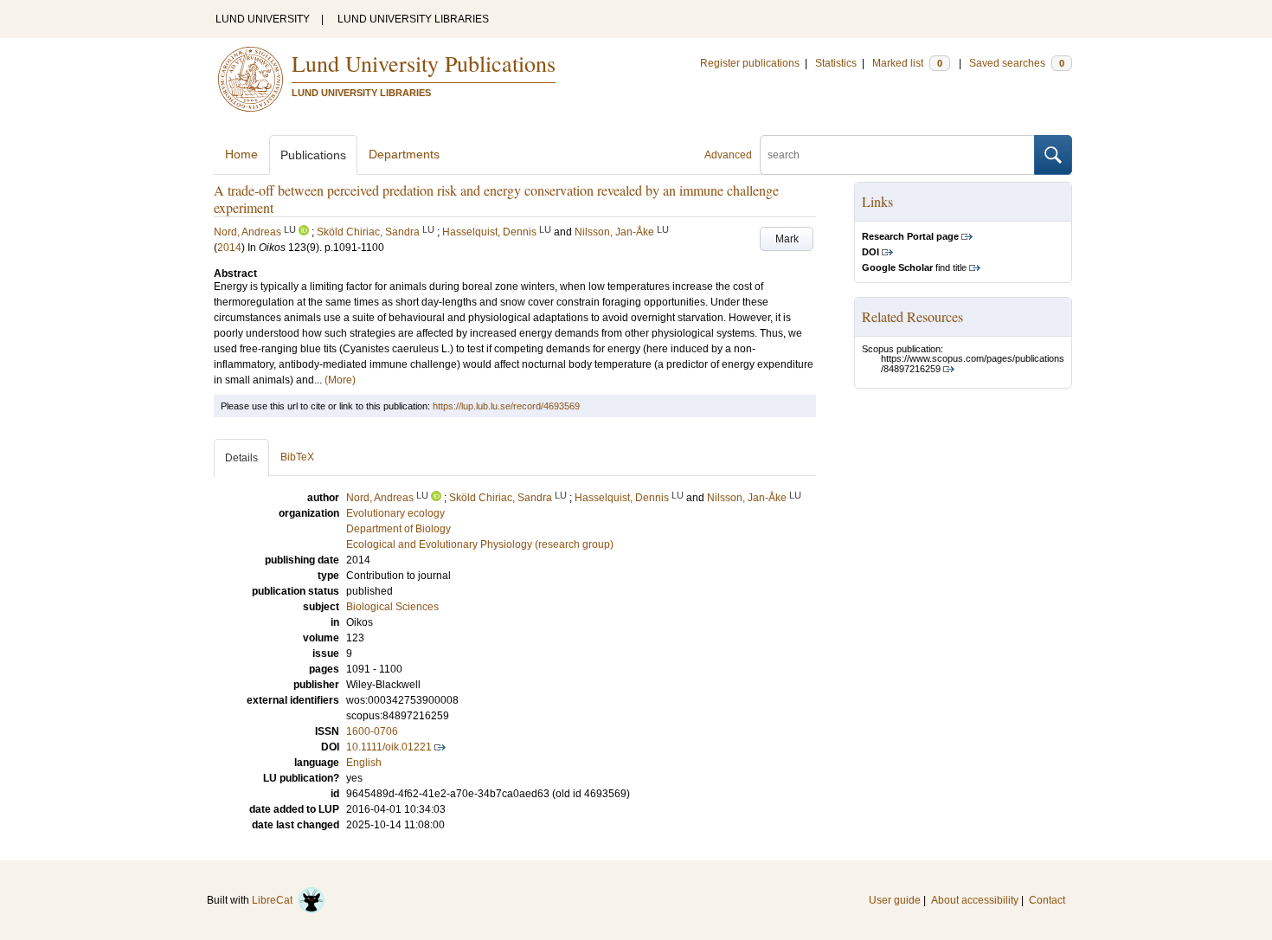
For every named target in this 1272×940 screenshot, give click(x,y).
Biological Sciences (392, 607)
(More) (340, 380)
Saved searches (1016, 63)
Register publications (750, 63)
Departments (404, 154)
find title (914, 267)
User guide (895, 900)
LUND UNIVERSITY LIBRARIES (413, 19)
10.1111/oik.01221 (389, 747)
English (364, 763)
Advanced (728, 155)
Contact (1047, 900)
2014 (229, 247)
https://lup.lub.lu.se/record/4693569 (506, 406)
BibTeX (297, 457)
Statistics (836, 63)
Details (241, 458)
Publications (313, 155)
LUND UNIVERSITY (262, 19)
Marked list (907, 63)
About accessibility (974, 900)
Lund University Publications (424, 63)
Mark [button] (787, 239)
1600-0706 (372, 731)
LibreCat (275, 900)
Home (241, 154)
